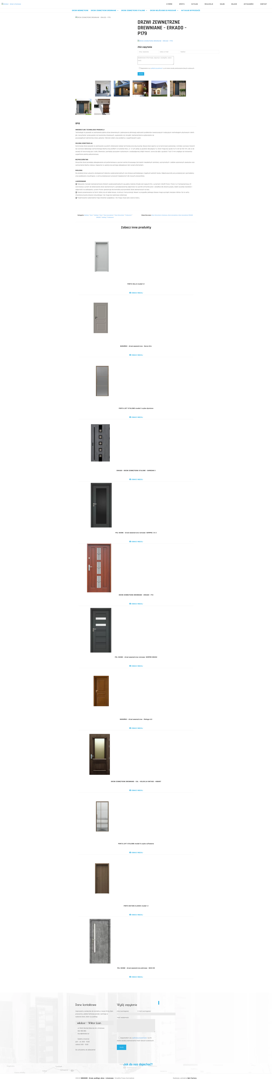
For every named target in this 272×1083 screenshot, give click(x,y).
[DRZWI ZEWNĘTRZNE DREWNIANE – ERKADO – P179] (155, 41)
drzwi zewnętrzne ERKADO (185, 215)
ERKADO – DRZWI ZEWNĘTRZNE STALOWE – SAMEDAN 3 (136, 470)
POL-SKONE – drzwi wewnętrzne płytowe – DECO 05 (136, 968)
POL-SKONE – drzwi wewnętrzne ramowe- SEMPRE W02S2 (136, 657)
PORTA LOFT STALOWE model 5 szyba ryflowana (136, 844)
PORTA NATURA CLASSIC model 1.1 (136, 906)
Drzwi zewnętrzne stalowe (133, 10)
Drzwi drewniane (119, 215)
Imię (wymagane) (123, 1011)
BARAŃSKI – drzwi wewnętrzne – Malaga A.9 (136, 719)
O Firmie (169, 4)
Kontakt (263, 4)
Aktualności (249, 4)
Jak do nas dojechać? (138, 1064)
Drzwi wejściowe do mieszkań (163, 10)
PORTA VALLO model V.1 (136, 284)
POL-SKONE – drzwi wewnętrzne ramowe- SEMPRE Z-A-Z (136, 533)
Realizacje (209, 4)
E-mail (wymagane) (144, 1011)
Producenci (128, 215)
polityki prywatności (156, 68)
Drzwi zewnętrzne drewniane (103, 10)
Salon (222, 4)
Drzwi (91, 215)
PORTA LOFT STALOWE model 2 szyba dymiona (136, 408)
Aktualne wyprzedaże (190, 10)
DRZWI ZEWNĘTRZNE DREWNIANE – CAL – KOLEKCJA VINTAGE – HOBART (136, 781)
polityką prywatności (140, 1038)
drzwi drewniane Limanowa (159, 215)
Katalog (194, 4)
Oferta (182, 4)
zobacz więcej (137, 293)
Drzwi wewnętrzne (80, 10)
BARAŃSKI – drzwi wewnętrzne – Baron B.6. (136, 346)
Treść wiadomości (123, 1017)
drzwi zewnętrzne (173, 215)
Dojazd (234, 4)
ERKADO (98, 217)
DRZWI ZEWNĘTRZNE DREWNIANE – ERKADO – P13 (136, 595)
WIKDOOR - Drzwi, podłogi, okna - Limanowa (97, 1078)
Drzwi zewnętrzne (108, 215)
